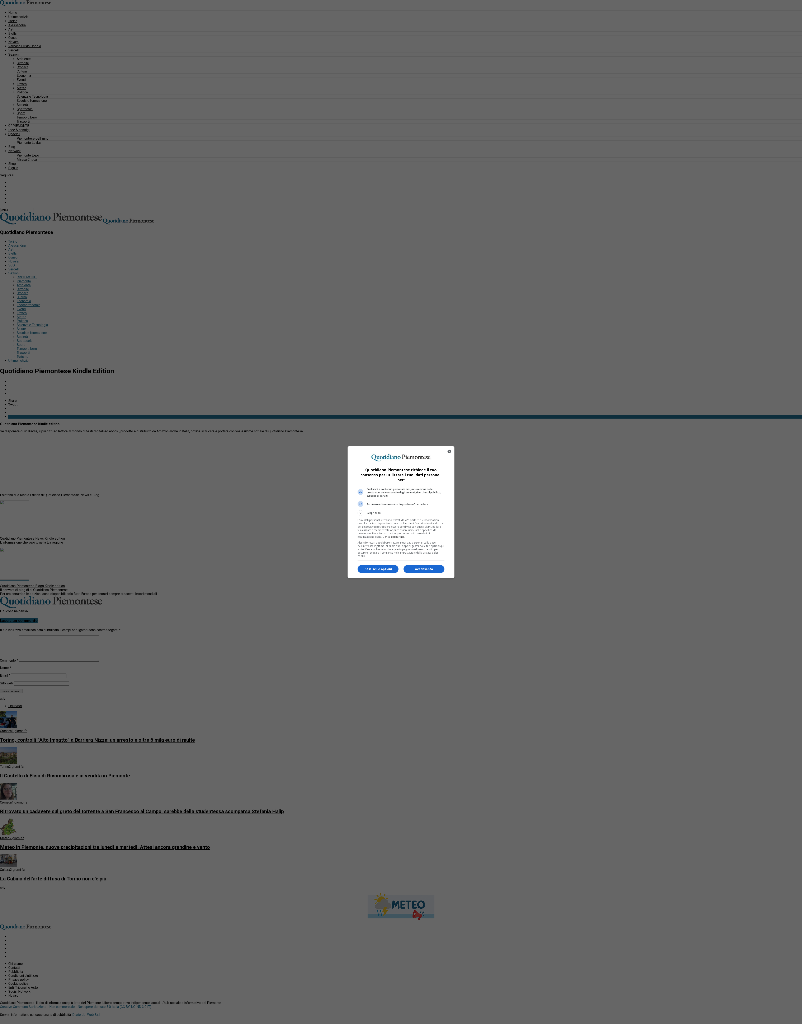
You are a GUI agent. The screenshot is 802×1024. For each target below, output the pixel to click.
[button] (401, 513)
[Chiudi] (449, 451)
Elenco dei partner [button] (393, 537)
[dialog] (401, 512)
